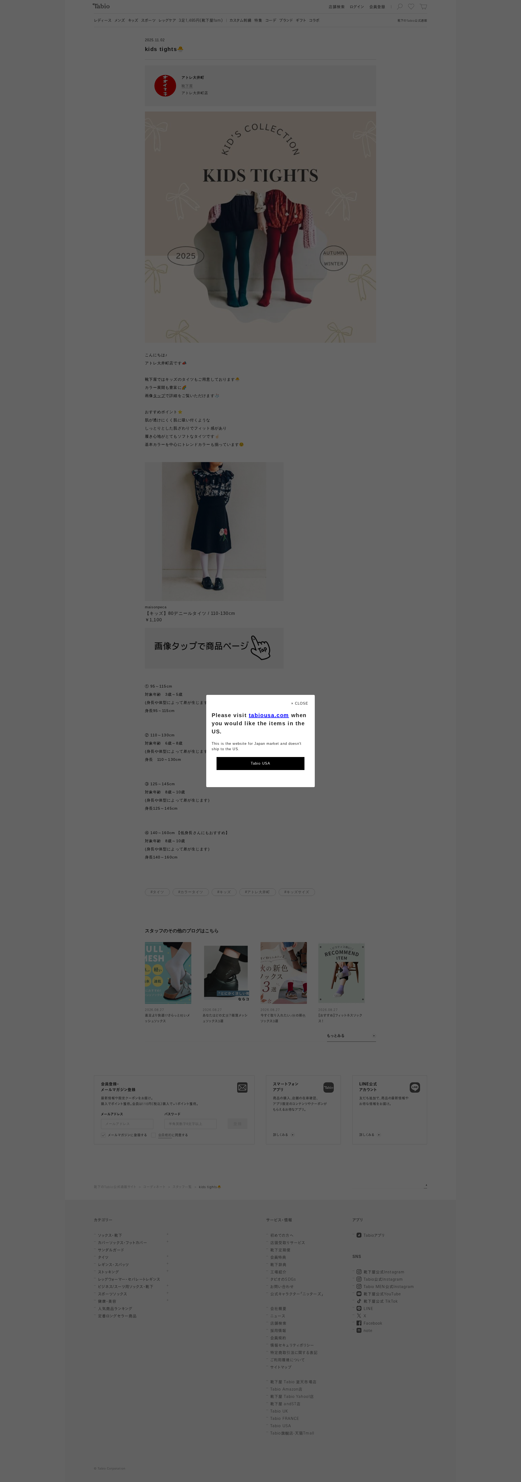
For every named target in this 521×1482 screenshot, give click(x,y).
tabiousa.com (269, 715)
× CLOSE (299, 703)
